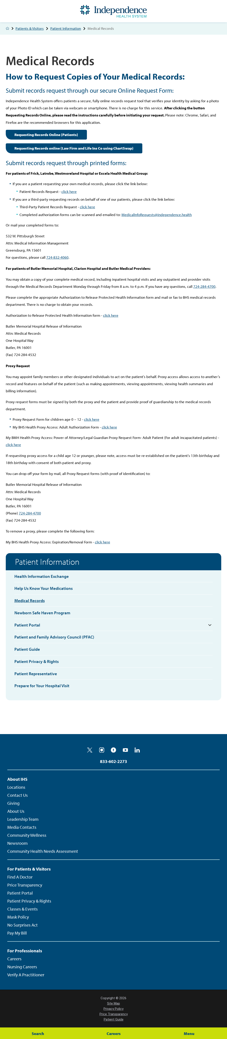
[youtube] (125, 750)
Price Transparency (24, 885)
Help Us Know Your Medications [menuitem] (43, 588)
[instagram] (101, 750)
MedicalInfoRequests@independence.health (156, 214)
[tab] (209, 625)
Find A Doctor (20, 877)
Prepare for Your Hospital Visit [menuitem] (41, 685)
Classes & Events (22, 909)
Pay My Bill (17, 933)
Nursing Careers (22, 966)
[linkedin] (137, 750)
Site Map (113, 1003)
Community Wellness (26, 835)
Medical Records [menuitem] (29, 600)
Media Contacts (21, 827)
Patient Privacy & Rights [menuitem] (36, 661)
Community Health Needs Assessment (42, 851)
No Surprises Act (22, 925)
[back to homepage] (7, 28)
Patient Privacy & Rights (29, 901)
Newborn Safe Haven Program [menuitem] (42, 612)
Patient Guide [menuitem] (27, 649)
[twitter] (89, 750)
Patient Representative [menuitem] (35, 673)
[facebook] (113, 750)
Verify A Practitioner (25, 974)
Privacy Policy (113, 1009)
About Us (15, 811)
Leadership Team (23, 819)
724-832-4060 (57, 257)
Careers (14, 958)
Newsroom (17, 843)
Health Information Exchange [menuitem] (41, 576)
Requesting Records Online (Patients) (46, 134)
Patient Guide (113, 1019)
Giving (13, 803)
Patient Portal (20, 893)
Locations (16, 787)
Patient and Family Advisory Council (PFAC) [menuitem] (54, 637)
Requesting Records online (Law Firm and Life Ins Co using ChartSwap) (73, 148)
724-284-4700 (204, 286)
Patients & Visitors (30, 28)
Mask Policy (18, 917)
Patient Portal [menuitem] (27, 625)
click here (69, 191)
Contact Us (17, 795)
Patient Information (65, 28)
